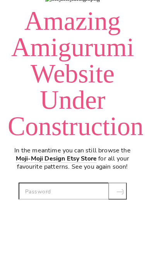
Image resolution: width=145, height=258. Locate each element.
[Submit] (117, 191)
